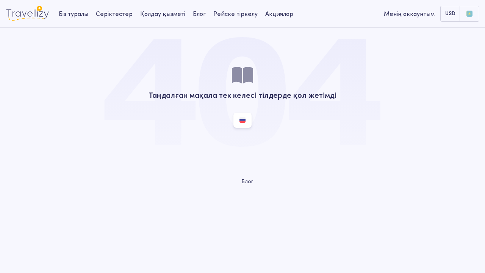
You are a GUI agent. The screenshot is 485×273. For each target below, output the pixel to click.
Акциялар (279, 14)
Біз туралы (73, 14)
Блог (199, 14)
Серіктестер (114, 14)
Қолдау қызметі (162, 14)
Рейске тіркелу (235, 14)
